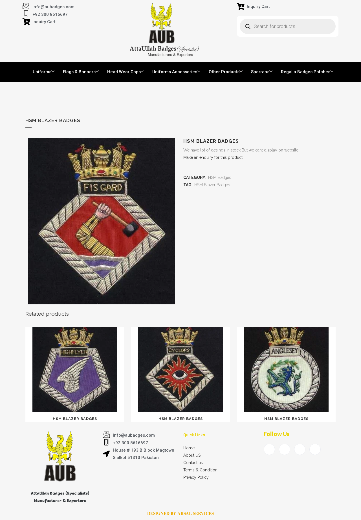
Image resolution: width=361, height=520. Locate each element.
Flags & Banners (79, 71)
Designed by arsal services (180, 513)
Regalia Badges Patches (305, 71)
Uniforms (42, 71)
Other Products (224, 71)
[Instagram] (315, 449)
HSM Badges (219, 177)
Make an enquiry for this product (213, 157)
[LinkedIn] (299, 449)
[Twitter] (284, 449)
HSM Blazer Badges (212, 185)
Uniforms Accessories (174, 71)
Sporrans (260, 71)
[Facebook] (269, 449)
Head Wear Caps (124, 71)
